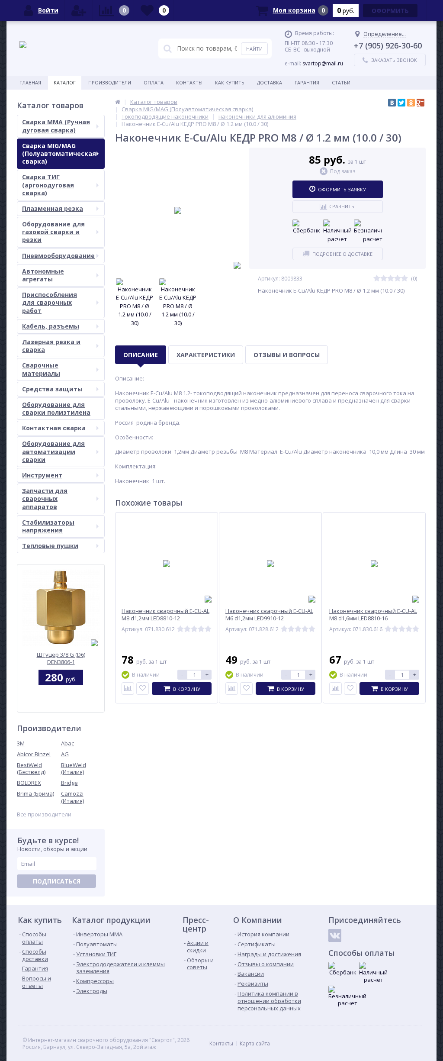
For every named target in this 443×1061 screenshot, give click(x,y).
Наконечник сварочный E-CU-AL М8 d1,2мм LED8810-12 (165, 614)
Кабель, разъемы (50, 326)
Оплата (154, 82)
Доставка (269, 82)
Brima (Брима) (35, 793)
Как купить (229, 82)
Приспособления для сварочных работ (49, 302)
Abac (67, 743)
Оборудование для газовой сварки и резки (53, 232)
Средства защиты (52, 389)
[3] (390, 278)
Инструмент (42, 475)
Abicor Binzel (34, 754)
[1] (376, 278)
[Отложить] (142, 688)
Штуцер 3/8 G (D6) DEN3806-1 (61, 658)
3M (21, 743)
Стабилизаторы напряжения (48, 526)
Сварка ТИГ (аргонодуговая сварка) (48, 185)
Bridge (69, 783)
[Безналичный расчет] (368, 231)
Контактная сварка (54, 428)
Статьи (341, 82)
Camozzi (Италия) (72, 797)
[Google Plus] (420, 102)
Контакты (189, 82)
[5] (404, 278)
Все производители (44, 814)
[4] (397, 278)
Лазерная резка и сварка (51, 346)
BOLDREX (29, 783)
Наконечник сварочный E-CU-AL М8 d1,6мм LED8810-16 (373, 614)
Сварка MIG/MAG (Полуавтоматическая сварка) (59, 153)
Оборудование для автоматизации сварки (53, 451)
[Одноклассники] (411, 102)
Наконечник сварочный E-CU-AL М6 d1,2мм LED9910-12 (269, 614)
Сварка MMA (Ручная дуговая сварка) (56, 126)
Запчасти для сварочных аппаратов (44, 498)
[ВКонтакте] (392, 102)
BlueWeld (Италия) (73, 768)
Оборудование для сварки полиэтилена (56, 408)
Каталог (65, 82)
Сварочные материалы (41, 369)
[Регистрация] (79, 10)
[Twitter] (401, 102)
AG (65, 754)
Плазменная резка (52, 208)
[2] (383, 278)
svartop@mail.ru (322, 63)
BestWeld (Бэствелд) (31, 768)
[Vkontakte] (334, 935)
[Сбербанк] (306, 227)
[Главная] (117, 102)
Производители (109, 82)
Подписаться (56, 881)
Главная (30, 82)
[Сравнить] (128, 688)
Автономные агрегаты (43, 275)
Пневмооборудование (58, 256)
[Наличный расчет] (337, 231)
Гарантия (307, 82)
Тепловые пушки (50, 546)
